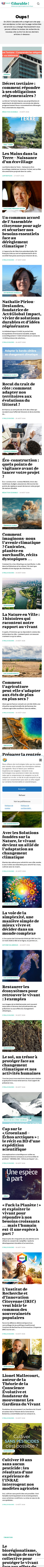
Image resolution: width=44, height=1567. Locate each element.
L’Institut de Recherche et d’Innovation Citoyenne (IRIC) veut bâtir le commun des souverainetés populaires (19, 1303)
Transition (8, 1537)
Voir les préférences (22, 801)
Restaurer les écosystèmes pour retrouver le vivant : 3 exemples (21, 992)
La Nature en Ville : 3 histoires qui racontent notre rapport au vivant (21, 620)
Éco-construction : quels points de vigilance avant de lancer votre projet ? (21, 468)
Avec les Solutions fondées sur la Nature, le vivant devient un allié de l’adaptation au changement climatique (20, 844)
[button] (40, 760)
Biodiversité (9, 606)
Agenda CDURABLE (10, 1280)
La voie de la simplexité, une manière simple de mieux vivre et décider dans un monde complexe (20, 922)
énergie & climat (10, 375)
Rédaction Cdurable (10, 112)
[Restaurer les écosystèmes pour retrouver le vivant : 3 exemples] (22, 966)
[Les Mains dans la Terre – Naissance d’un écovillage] (22, 133)
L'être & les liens (10, 904)
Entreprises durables (12, 293)
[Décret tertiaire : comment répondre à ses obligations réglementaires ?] (22, 62)
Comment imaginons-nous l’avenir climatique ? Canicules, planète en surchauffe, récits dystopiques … (21, 546)
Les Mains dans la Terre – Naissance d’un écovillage (19, 157)
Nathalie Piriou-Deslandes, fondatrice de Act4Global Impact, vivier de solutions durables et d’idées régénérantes (21, 313)
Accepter (22, 789)
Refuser (22, 795)
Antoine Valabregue (10, 945)
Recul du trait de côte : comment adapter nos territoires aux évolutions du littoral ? (18, 394)
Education (8, 745)
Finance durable (10, 451)
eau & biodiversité (11, 674)
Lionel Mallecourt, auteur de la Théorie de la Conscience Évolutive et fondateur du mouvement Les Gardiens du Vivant (21, 1389)
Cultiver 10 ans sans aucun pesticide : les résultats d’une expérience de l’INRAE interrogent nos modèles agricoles (20, 1474)
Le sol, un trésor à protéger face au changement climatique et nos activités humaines (21, 1064)
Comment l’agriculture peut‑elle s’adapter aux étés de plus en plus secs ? (21, 690)
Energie (7, 75)
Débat (6, 1196)
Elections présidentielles (14, 209)
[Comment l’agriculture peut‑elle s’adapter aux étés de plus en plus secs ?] (22, 661)
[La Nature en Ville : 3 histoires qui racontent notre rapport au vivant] (22, 593)
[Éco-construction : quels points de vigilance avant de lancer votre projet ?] (22, 439)
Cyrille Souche (8, 260)
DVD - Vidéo (8, 145)
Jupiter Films (7, 176)
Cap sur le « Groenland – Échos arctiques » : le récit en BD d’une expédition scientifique (21, 1138)
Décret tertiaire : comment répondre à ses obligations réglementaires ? (21, 89)
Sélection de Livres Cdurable (15, 1120)
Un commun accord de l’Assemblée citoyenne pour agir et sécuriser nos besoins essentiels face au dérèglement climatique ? (21, 231)
